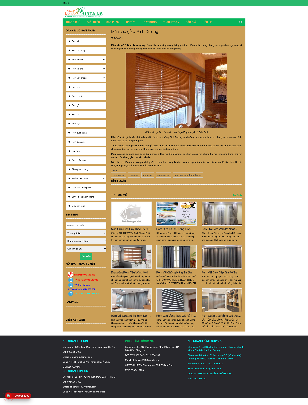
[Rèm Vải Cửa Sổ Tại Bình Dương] (131, 300)
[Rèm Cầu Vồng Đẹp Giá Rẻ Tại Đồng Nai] (176, 300)
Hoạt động (149, 22)
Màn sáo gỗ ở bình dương (188, 175)
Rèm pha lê (77, 96)
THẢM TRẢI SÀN (80, 178)
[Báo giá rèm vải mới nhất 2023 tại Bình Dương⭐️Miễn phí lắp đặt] (222, 214)
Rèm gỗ (75, 105)
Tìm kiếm (86, 256)
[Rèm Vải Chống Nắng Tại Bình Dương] (176, 257)
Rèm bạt (76, 123)
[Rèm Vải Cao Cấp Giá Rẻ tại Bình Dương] (222, 257)
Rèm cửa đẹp (78, 142)
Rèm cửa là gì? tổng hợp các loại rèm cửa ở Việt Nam (193, 229)
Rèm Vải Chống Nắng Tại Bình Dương (179, 272)
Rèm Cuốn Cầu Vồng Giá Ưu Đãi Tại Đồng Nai (230, 315)
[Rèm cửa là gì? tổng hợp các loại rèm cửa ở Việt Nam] (176, 214)
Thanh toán (171, 22)
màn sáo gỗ (163, 175)
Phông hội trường (80, 169)
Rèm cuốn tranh (79, 133)
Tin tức (130, 22)
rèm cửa (134, 175)
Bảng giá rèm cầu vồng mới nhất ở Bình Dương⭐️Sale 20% (150, 272)
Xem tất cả (237, 195)
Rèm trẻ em (77, 69)
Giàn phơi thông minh (82, 187)
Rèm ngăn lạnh (79, 160)
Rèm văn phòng (79, 78)
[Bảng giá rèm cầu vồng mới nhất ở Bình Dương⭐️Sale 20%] (131, 257)
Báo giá (191, 22)
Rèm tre (75, 114)
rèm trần (76, 151)
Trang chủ (73, 22)
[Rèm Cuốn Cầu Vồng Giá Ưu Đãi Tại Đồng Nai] (222, 300)
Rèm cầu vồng (78, 50)
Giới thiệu (93, 22)
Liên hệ (207, 22)
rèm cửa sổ (118, 175)
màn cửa (147, 175)
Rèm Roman (77, 59)
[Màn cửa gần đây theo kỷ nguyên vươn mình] (131, 214)
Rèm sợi (76, 87)
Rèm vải (76, 41)
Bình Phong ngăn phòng (83, 197)
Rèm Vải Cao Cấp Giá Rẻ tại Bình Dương (227, 272)
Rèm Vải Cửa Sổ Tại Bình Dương (131, 315)
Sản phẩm (112, 22)
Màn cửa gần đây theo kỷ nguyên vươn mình (140, 229)
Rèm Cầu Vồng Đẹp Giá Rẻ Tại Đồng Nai (181, 315)
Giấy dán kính (78, 206)
